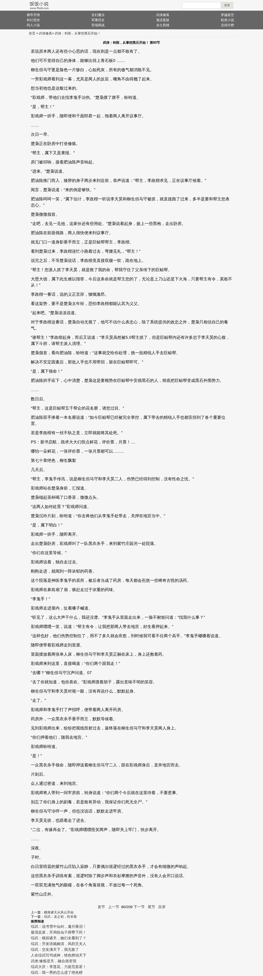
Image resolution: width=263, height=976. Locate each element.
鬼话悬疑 (162, 20)
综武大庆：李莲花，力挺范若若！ (58, 967)
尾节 (151, 907)
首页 (32, 33)
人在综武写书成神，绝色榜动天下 (58, 955)
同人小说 (33, 25)
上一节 (113, 907)
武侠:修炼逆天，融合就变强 (53, 961)
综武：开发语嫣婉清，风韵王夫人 (58, 944)
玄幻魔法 (98, 15)
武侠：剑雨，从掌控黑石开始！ (78, 33)
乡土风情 (162, 25)
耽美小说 (227, 20)
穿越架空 (227, 15)
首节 (101, 907)
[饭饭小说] (39, 5)
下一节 (139, 907)
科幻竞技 (33, 20)
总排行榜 (227, 25)
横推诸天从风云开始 (59, 912)
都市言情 (33, 15)
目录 (162, 907)
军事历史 (98, 20)
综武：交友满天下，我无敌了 (55, 949)
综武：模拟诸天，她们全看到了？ (58, 938)
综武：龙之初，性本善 (60, 916)
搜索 (227, 5)
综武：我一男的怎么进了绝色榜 (57, 972)
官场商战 (98, 25)
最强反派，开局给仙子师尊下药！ (58, 932)
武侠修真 (162, 15)
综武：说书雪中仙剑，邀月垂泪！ (58, 927)
